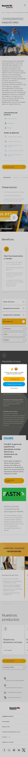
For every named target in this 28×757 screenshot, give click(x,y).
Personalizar (14, 388)
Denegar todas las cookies (14, 384)
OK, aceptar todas (14, 379)
